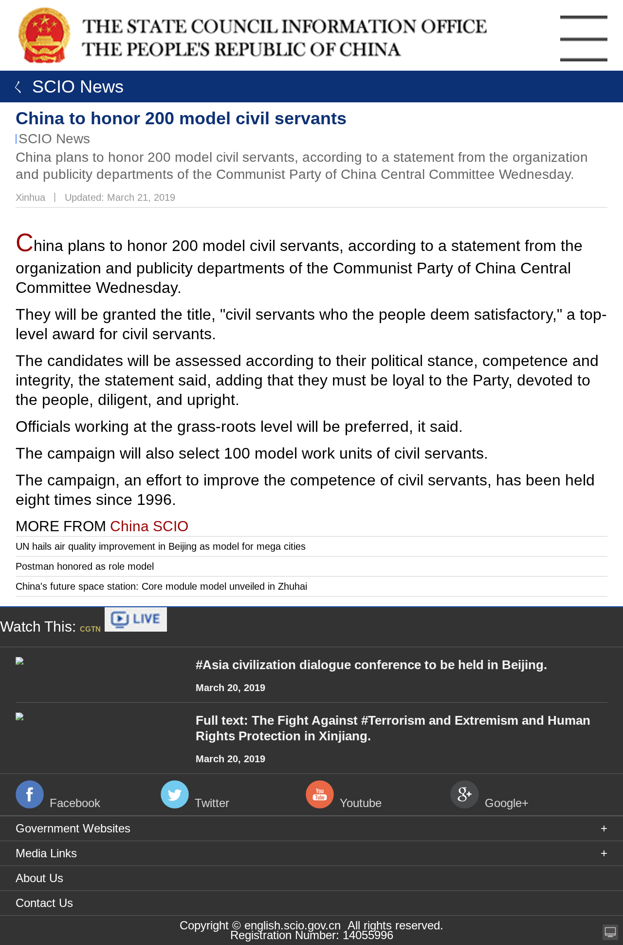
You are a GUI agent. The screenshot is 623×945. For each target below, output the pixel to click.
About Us (39, 878)
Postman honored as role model (85, 566)
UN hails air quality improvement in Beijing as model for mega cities (161, 546)
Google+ (507, 803)
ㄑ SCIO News (64, 86)
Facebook (75, 803)
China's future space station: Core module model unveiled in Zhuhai (161, 586)
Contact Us (44, 902)
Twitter (212, 803)
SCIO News (54, 138)
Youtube (361, 803)
